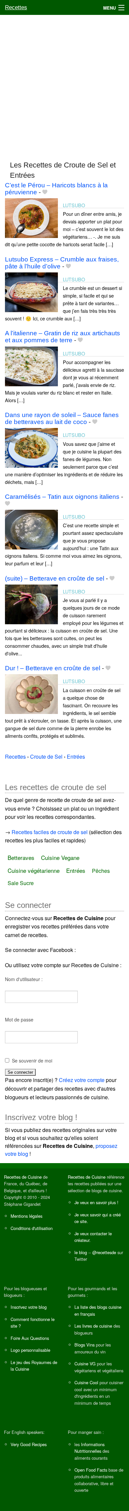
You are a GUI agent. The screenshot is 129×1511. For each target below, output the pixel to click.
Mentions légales (26, 1216)
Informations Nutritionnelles (89, 1447)
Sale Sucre (21, 883)
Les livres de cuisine (93, 1326)
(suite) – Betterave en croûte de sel (54, 578)
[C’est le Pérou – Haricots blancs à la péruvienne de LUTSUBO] (31, 217)
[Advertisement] (64, 84)
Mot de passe (19, 1019)
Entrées (75, 870)
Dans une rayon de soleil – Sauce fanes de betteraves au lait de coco (62, 418)
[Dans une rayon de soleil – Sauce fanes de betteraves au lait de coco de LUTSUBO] (31, 447)
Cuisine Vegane (60, 857)
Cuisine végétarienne (34, 870)
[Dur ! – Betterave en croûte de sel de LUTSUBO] (31, 693)
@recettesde (104, 1252)
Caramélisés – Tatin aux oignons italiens (62, 496)
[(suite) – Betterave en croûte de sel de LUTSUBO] (31, 603)
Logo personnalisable (30, 1350)
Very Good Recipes (29, 1444)
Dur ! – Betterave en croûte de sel (52, 668)
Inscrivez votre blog (29, 1307)
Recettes (16, 7)
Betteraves (21, 857)
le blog (80, 1252)
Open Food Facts (90, 1470)
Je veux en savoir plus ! (96, 1202)
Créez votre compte (82, 1080)
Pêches (101, 870)
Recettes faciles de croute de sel (50, 832)
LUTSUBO (74, 205)
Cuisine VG (85, 1363)
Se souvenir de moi (32, 1060)
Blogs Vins (84, 1345)
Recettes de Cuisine (23, 1177)
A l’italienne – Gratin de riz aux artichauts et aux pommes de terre (62, 337)
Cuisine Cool (86, 1382)
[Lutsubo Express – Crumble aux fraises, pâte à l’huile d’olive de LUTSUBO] (31, 291)
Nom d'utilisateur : (24, 979)
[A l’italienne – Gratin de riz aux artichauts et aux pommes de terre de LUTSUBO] (31, 365)
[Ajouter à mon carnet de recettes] (44, 192)
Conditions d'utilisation (32, 1228)
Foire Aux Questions (30, 1338)
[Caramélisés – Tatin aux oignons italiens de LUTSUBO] (31, 529)
